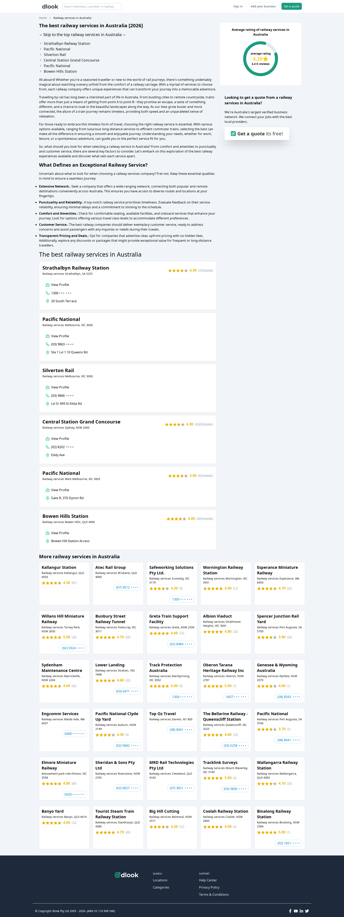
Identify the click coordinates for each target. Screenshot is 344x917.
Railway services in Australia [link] (72, 18)
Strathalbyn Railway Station (67, 43)
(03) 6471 (127, 691)
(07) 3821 (181, 788)
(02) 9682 (127, 745)
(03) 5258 (235, 745)
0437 (236, 697)
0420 (74, 794)
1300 (61, 293)
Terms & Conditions (214, 894)
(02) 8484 (181, 644)
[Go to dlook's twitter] (307, 911)
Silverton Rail (55, 54)
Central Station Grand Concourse (71, 60)
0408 (74, 733)
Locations (160, 880)
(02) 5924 (73, 648)
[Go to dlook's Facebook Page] (290, 911)
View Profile (60, 285)
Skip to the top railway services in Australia (82, 34)
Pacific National (57, 49)
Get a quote (291, 6)
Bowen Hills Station (60, 71)
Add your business (263, 6)
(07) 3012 (127, 587)
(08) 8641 (289, 740)
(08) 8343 (289, 697)
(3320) (204, 424)
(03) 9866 (62, 395)
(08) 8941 (181, 729)
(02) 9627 (127, 788)
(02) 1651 (289, 843)
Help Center (208, 880)
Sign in (238, 6)
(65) (205, 475)
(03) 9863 (62, 344)
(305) (204, 518)
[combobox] (92, 6)
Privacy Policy (209, 887)
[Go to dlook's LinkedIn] (301, 911)
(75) (205, 270)
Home (43, 18)
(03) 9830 (235, 789)
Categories (161, 887)
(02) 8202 (62, 447)
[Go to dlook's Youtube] (296, 911)
